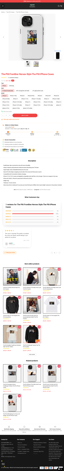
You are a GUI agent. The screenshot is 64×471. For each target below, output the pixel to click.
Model (2, 93)
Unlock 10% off (3, 464)
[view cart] (61, 6)
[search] (59, 6)
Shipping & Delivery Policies (39, 442)
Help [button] (61, 469)
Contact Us (36, 449)
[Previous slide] (3, 37)
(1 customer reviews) (13, 77)
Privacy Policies (21, 447)
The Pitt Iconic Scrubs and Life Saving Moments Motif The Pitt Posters (30, 317)
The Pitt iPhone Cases (22, 12)
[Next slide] (60, 37)
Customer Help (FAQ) (38, 451)
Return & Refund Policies (39, 447)
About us (20, 442)
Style (2, 88)
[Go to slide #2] (36, 64)
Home (3, 12)
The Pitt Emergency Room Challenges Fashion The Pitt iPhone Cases (11, 386)
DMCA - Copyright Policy (23, 449)
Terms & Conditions (22, 444)
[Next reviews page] (59, 252)
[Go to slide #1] (28, 64)
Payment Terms (37, 444)
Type (2, 83)
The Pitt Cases (10, 12)
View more (32, 354)
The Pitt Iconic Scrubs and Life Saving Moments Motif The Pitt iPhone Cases (50, 386)
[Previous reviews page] (51, 252)
